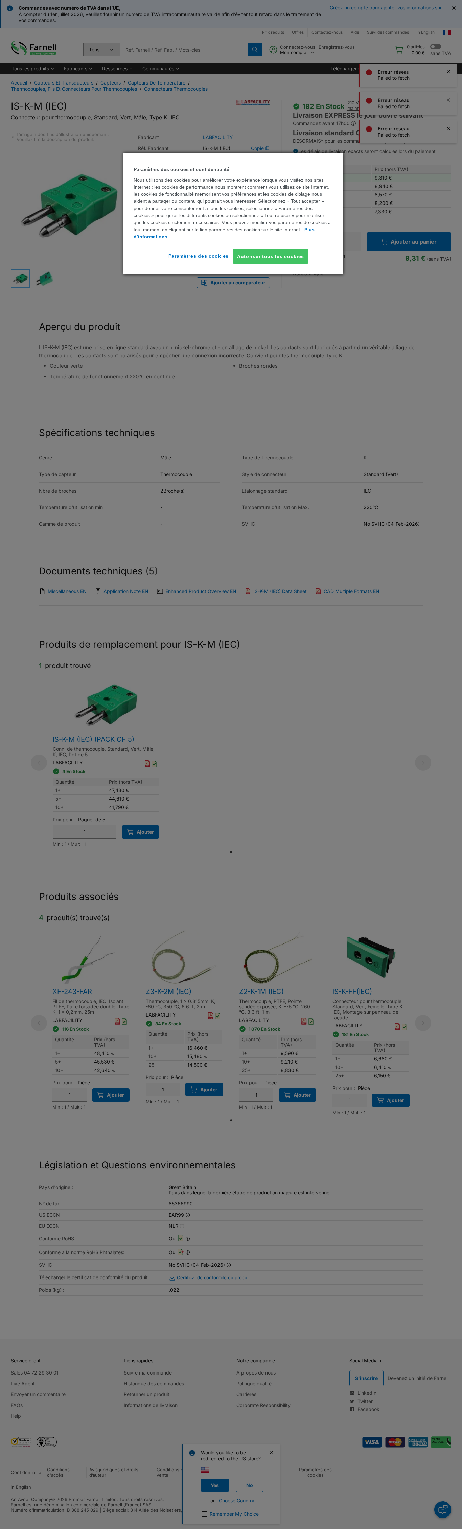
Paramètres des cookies (198, 256)
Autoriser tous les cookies (270, 256)
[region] (233, 213)
